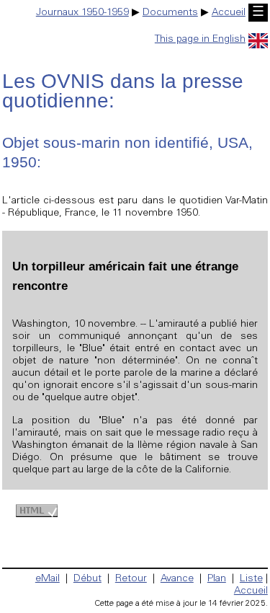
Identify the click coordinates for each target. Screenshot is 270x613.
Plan (216, 579)
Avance (177, 579)
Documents (170, 13)
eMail (47, 579)
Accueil (229, 13)
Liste (251, 579)
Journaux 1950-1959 (82, 13)
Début (87, 579)
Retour (131, 579)
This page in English (200, 40)
